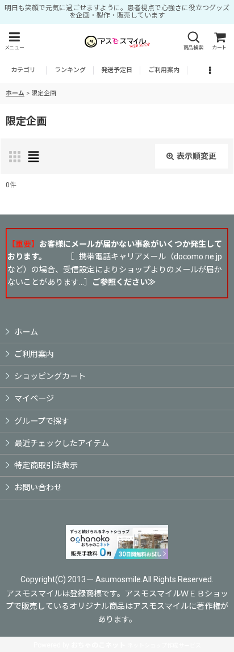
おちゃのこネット (98, 645)
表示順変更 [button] (196, 156)
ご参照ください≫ (124, 282)
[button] (14, 41)
